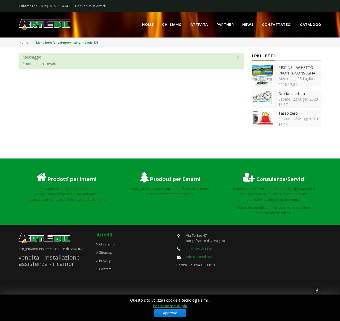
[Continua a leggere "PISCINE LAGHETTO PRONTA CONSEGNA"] (262, 74)
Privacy (105, 260)
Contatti (105, 268)
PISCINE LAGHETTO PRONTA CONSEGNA (296, 70)
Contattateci (276, 25)
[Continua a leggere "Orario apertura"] (262, 96)
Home (148, 25)
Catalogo (310, 25)
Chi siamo (172, 25)
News (247, 25)
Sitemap (105, 252)
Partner (225, 25)
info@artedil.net (199, 256)
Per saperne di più (170, 305)
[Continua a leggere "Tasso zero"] (262, 116)
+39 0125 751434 (199, 248)
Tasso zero (288, 113)
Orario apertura (291, 93)
